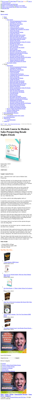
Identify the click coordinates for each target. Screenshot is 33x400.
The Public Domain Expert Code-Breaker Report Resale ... (18, 328)
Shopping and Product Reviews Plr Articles (20, 57)
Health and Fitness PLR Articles (17, 35)
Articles (7, 394)
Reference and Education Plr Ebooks (19, 99)
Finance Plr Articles (14, 31)
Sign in (30, 1)
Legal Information (11, 119)
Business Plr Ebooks (15, 71)
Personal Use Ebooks (12, 111)
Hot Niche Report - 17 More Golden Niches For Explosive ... (18, 289)
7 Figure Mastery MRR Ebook (11, 262)
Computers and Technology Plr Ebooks (19, 75)
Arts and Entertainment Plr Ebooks (18, 67)
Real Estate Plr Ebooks (15, 96)
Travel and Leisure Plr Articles (17, 58)
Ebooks (4, 363)
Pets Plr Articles (13, 49)
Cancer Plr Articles (14, 26)
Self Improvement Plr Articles (17, 56)
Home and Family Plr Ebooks (17, 82)
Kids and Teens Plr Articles (16, 44)
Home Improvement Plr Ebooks (17, 85)
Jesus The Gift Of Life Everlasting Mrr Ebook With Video (18, 302)
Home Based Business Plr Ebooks (18, 83)
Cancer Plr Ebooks (14, 72)
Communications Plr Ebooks (17, 74)
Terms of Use (7, 118)
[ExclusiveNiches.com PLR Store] (9, 4)
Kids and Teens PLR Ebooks (17, 90)
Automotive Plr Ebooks (15, 68)
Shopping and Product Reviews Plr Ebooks (20, 103)
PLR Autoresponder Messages (11, 113)
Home (5, 17)
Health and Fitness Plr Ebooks (17, 81)
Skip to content (4, 14)
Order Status (13, 1)
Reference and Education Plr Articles (19, 53)
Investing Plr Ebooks (15, 89)
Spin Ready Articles (11, 62)
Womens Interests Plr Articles (17, 60)
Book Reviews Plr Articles (16, 24)
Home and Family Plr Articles (17, 36)
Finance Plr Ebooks (14, 76)
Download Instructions (9, 117)
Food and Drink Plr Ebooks (16, 78)
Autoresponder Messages (20, 394)
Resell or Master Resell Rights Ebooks (16, 108)
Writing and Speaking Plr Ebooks (18, 107)
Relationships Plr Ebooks (16, 100)
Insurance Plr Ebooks (15, 86)
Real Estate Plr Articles (15, 50)
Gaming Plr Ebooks (14, 79)
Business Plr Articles (15, 25)
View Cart (20, 1)
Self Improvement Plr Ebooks (17, 101)
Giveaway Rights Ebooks (13, 110)
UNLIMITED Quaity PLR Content (15, 115)
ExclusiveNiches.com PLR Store (18, 397)
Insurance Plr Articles (15, 40)
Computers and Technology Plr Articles (19, 29)
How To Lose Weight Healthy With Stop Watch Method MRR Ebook (17, 275)
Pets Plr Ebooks (13, 94)
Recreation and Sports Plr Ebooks (18, 97)
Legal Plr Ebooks (14, 93)
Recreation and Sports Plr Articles (18, 51)
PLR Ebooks (10, 65)
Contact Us (6, 121)
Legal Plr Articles (14, 46)
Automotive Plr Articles (15, 22)
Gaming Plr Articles (14, 33)
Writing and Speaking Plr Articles (18, 61)
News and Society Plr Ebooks (17, 92)
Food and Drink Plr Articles (16, 32)
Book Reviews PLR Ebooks (17, 69)
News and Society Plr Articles (17, 47)
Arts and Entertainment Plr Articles (18, 21)
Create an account (6, 2)
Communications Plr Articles (17, 28)
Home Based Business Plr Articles (18, 37)
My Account (5, 1)
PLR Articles (10, 19)
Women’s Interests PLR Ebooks (17, 106)
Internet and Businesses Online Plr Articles (20, 42)
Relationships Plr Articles (16, 54)
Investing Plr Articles (15, 43)
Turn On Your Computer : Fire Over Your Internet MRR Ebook (17, 315)
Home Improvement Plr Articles (17, 39)
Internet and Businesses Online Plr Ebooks (20, 87)
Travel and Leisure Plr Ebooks (17, 104)
